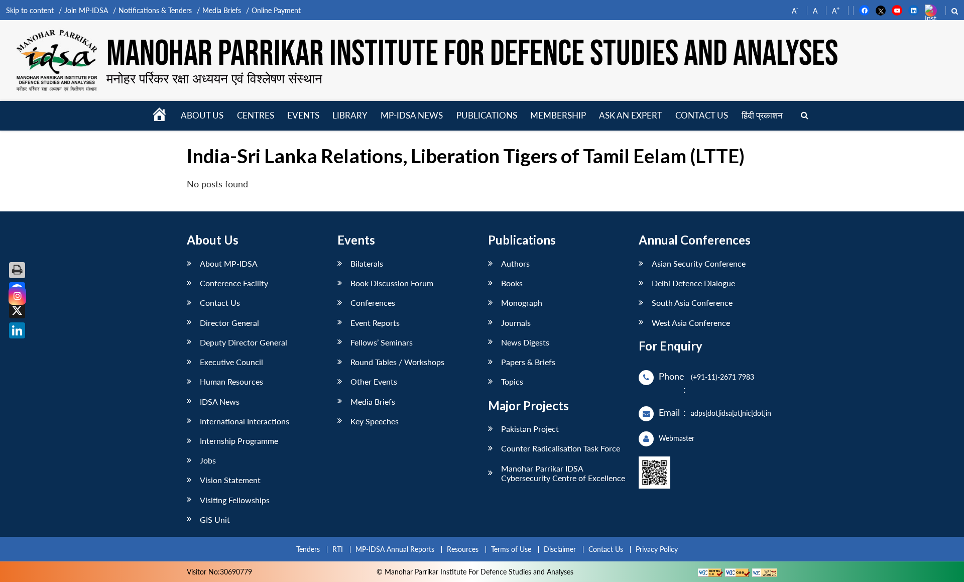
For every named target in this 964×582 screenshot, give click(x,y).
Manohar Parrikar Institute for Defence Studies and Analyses (472, 54)
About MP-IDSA (229, 263)
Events (303, 115)
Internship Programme (239, 440)
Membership (558, 115)
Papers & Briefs (528, 362)
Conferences (372, 302)
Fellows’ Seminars (381, 342)
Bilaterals (366, 263)
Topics (512, 381)
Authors (515, 263)
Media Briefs (221, 10)
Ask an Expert (630, 115)
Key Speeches (374, 421)
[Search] (804, 116)
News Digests (525, 342)
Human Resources (231, 381)
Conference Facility (234, 283)
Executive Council (231, 362)
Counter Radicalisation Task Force (560, 448)
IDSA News (219, 401)
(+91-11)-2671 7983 (722, 377)
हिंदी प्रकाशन (762, 115)
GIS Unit (215, 519)
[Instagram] (17, 296)
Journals (516, 322)
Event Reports (375, 322)
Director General (229, 322)
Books (512, 283)
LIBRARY (350, 115)
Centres (255, 115)
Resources (462, 549)
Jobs (208, 460)
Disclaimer (560, 549)
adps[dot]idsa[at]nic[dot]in (731, 413)
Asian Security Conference (699, 263)
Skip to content (30, 10)
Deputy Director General (243, 342)
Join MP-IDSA (86, 10)
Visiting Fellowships (235, 500)
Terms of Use (511, 549)
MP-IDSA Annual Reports (394, 549)
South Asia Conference (692, 302)
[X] (17, 310)
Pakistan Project (530, 428)
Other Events (373, 381)
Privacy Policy (657, 549)
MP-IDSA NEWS (412, 115)
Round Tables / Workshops (397, 362)
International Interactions (244, 421)
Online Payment (276, 10)
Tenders (308, 549)
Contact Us (220, 302)
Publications (486, 115)
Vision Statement (230, 480)
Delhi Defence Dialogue (693, 283)
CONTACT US (701, 115)
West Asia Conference (691, 322)
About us (202, 115)
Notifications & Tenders (155, 10)
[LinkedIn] (17, 330)
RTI (337, 549)
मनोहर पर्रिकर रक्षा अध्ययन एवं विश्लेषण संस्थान (214, 78)
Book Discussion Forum (391, 283)
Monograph (521, 302)
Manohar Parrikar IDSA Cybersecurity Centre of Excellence (563, 473)
